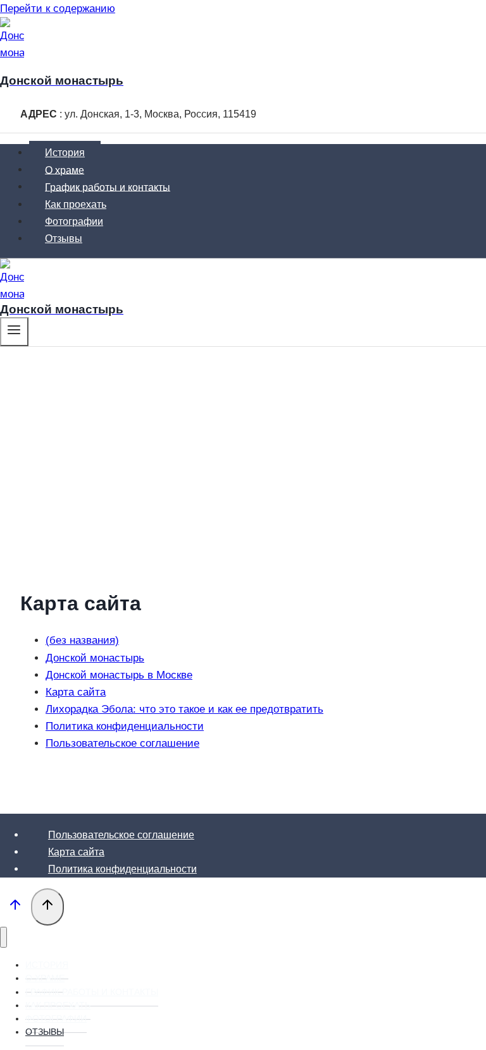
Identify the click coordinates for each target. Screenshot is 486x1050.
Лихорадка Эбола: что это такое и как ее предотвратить (184, 709)
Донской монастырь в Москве (119, 675)
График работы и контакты (107, 186)
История (65, 152)
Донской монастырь (95, 658)
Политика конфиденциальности (125, 726)
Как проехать (75, 204)
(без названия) (82, 640)
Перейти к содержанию (57, 9)
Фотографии (74, 221)
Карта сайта (76, 692)
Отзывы (63, 238)
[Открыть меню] (14, 331)
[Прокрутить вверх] (15, 907)
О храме (64, 169)
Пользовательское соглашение (122, 743)
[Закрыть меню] (3, 937)
